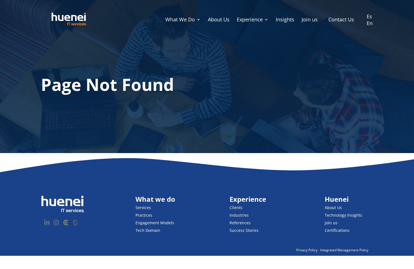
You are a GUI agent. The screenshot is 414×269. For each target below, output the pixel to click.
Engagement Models (154, 222)
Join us (310, 20)
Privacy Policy (306, 250)
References (240, 222)
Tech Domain (147, 230)
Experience (250, 20)
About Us (219, 20)
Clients (236, 207)
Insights (285, 20)
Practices (143, 215)
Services (143, 207)
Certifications (337, 230)
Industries (239, 215)
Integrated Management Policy (344, 250)
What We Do (180, 20)
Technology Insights (343, 215)
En (370, 23)
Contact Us (341, 19)
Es (369, 16)
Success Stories (244, 230)
